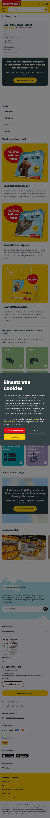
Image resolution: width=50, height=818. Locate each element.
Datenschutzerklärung (10, 421)
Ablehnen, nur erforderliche (14, 431)
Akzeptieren (15, 437)
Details (36, 431)
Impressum (34, 419)
